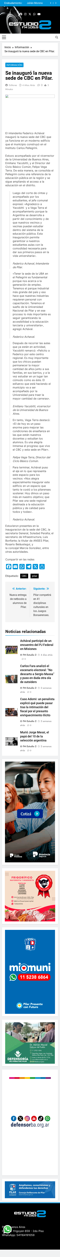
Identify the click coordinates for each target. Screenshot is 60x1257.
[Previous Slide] (50, 3)
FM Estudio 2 (29, 654)
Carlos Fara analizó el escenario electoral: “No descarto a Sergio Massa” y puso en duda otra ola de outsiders (37, 674)
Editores (13, 85)
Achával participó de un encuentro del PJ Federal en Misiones (36, 645)
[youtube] (39, 14)
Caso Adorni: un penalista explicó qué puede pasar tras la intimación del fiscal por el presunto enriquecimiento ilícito (37, 707)
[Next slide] (56, 3)
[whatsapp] (34, 14)
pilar (34, 576)
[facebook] (20, 14)
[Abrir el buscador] (56, 37)
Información (14, 65)
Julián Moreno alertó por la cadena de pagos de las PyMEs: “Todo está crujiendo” (33, 3)
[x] (30, 14)
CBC (24, 576)
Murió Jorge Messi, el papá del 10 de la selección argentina (34, 736)
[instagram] (25, 14)
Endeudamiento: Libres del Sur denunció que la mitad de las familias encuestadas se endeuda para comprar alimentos (13, 3)
